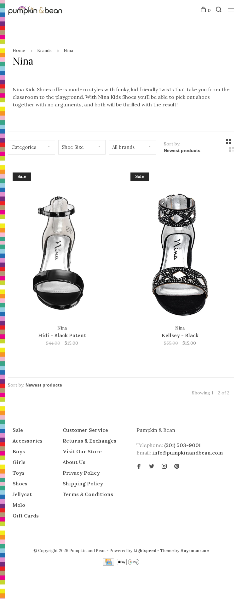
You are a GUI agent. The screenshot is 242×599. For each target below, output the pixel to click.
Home (19, 50)
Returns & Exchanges (89, 441)
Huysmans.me (194, 550)
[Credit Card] (109, 564)
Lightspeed (144, 550)
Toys (19, 473)
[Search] (219, 10)
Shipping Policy (83, 483)
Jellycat (22, 494)
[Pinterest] (176, 466)
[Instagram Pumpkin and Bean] (164, 466)
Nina (68, 50)
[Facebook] (138, 466)
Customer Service (85, 430)
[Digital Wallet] (128, 564)
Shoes (20, 483)
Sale (18, 430)
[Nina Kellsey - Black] (180, 245)
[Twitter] (151, 466)
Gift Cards (26, 515)
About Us (74, 462)
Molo (19, 505)
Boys (19, 451)
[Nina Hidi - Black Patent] (62, 245)
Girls (19, 462)
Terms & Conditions (88, 494)
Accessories (28, 441)
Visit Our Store (82, 451)
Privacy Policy (81, 473)
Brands (44, 50)
